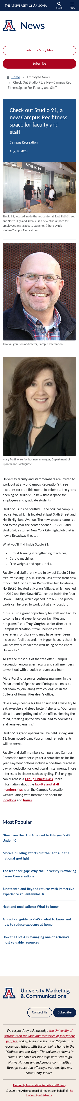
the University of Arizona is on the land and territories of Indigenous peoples (39, 1036)
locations (9, 800)
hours (27, 800)
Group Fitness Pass (39, 779)
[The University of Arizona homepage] (25, 5)
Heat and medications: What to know (31, 907)
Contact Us (39, 1012)
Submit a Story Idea (39, 50)
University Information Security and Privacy (39, 1085)
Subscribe (39, 63)
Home (15, 77)
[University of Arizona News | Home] (39, 26)
